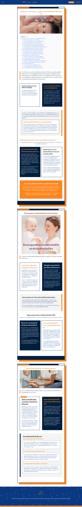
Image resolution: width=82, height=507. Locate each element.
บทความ (29, 2)
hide (26, 36)
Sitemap (34, 2)
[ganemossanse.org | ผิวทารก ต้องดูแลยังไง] (11, 2)
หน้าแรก (24, 2)
